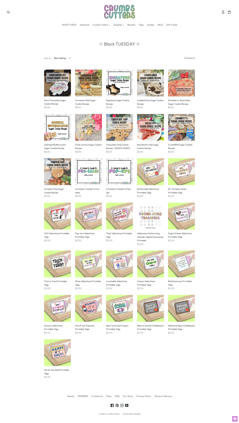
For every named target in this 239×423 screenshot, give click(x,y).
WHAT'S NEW (69, 24)
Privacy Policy (144, 396)
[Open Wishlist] (235, 419)
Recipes (131, 24)
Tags (141, 24)
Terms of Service (163, 396)
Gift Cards (171, 24)
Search (70, 396)
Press (108, 396)
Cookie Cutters (101, 24)
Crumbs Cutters (113, 414)
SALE (160, 24)
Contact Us (97, 396)
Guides (150, 24)
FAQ (117, 396)
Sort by (47, 58)
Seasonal (84, 24)
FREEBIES (83, 396)
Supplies (118, 24)
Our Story (128, 396)
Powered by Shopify (132, 414)
